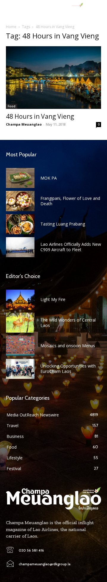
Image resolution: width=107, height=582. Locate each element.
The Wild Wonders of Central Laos (68, 322)
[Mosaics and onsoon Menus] (20, 346)
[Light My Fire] (20, 300)
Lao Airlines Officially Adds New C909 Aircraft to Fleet (70, 246)
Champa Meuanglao (24, 124)
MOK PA (48, 178)
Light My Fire (52, 299)
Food (11, 106)
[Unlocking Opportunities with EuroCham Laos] (20, 369)
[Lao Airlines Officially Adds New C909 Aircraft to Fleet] (20, 247)
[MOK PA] (20, 178)
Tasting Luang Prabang (62, 224)
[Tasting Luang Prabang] (20, 224)
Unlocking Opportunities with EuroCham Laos (68, 368)
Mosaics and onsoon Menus (67, 345)
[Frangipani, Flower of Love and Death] (20, 201)
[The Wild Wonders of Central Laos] (20, 323)
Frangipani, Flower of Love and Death (70, 200)
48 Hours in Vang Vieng (40, 116)
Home (11, 26)
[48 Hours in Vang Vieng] (53, 77)
